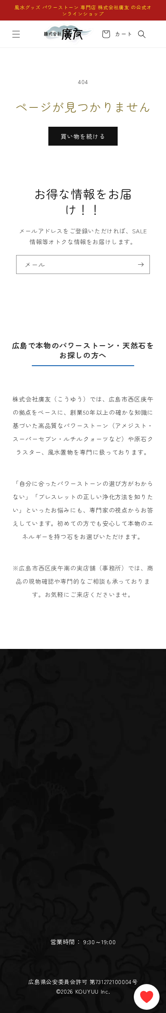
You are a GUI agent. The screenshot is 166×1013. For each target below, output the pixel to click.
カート (122, 34)
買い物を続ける (83, 136)
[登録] (140, 264)
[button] (16, 34)
